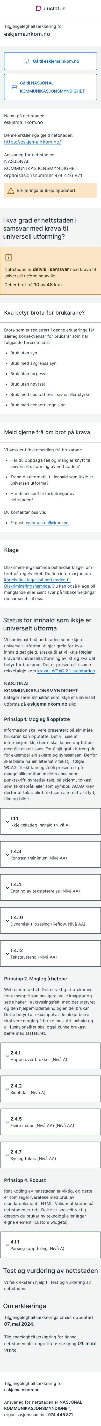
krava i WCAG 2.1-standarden (66, 670)
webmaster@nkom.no (47, 522)
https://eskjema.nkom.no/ (32, 142)
